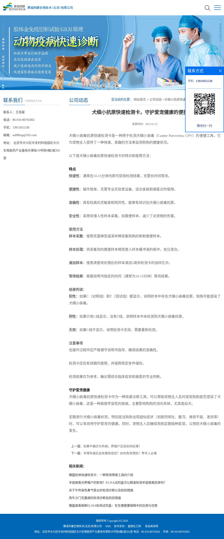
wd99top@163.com (24, 135)
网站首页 (140, 99)
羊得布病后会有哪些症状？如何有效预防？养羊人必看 (120, 453)
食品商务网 (151, 526)
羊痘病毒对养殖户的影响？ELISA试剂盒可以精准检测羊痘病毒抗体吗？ (118, 482)
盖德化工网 (134, 526)
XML (108, 526)
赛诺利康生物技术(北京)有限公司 (82, 526)
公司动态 (155, 99)
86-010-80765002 (150, 531)
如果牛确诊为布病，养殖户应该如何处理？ (112, 446)
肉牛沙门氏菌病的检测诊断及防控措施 (95, 498)
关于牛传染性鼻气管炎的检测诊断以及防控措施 (101, 490)
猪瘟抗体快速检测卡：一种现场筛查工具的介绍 (101, 475)
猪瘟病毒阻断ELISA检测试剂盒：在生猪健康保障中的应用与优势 (113, 505)
